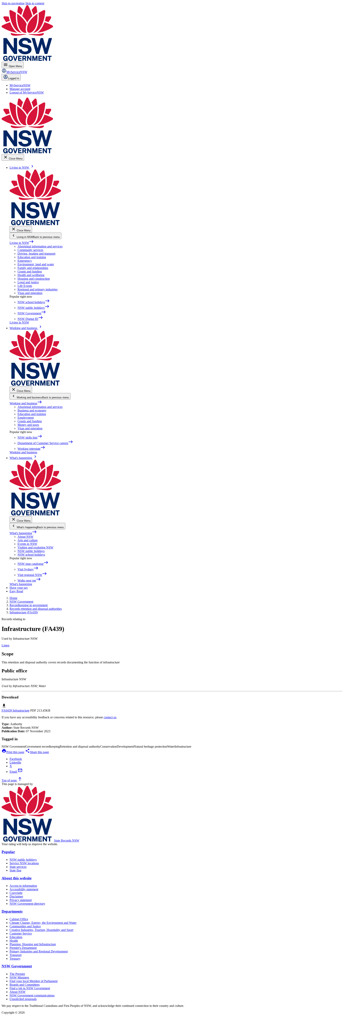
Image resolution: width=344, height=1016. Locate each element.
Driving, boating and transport (36, 253)
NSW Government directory (27, 903)
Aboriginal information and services (40, 246)
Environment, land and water (36, 264)
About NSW (25, 536)
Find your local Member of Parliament (34, 981)
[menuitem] (20, 85)
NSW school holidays (31, 554)
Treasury (15, 958)
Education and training (32, 257)
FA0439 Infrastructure (15, 710)
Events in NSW (27, 544)
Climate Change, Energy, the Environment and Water (43, 922)
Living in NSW (22, 242)
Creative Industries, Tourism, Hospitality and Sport (41, 930)
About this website (16, 878)
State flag (15, 870)
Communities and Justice (25, 926)
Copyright (16, 893)
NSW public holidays (31, 551)
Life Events (25, 285)
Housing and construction (34, 278)
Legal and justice (28, 282)
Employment (26, 417)
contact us (110, 717)
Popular (8, 852)
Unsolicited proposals (23, 999)
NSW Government (17, 966)
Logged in (13, 78)
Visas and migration (30, 293)
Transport (16, 955)
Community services (30, 250)
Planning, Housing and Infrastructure (33, 944)
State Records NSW (66, 840)
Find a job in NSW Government (30, 988)
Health (14, 940)
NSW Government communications (32, 995)
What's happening (23, 533)
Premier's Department (23, 948)
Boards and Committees (25, 984)
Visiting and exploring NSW (35, 547)
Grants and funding (30, 271)
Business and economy (32, 410)
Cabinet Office (19, 919)
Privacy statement (21, 900)
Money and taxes (28, 424)
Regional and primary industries (38, 289)
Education (16, 937)
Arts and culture (28, 540)
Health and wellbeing (31, 275)
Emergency (25, 260)
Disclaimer (16, 896)
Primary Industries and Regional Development (39, 951)
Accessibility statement (24, 889)
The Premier (17, 974)
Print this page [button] (13, 752)
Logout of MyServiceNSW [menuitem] (27, 92)
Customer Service (21, 933)
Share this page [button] (37, 752)
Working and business (26, 403)
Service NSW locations (24, 863)
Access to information (23, 885)
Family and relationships (33, 268)
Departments (12, 911)
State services (18, 866)
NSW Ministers (19, 977)
